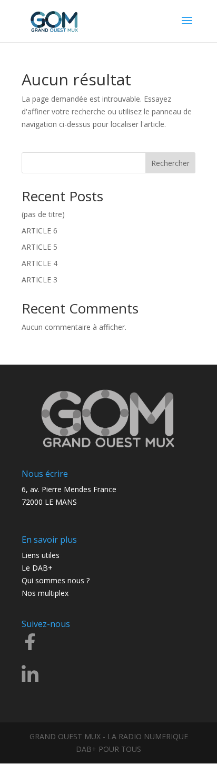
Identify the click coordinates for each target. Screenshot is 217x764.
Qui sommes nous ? (56, 580)
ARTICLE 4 (39, 263)
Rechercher (170, 163)
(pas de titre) (43, 214)
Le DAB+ (37, 568)
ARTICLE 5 (39, 247)
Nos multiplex (45, 593)
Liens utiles (41, 555)
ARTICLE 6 (39, 231)
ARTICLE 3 (39, 280)
